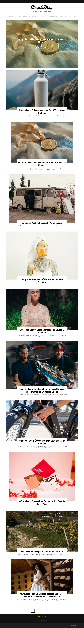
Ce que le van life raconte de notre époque (42, 223)
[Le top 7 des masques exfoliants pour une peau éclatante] (42, 256)
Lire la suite (42, 46)
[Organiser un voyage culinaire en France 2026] (42, 531)
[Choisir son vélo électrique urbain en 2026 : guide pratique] (42, 420)
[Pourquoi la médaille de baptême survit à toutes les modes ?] (42, 142)
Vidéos (46, 620)
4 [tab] (72, 43)
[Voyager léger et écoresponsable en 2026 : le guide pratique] (42, 90)
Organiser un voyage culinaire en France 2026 (42, 551)
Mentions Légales (40, 620)
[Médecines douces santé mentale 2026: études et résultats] (42, 309)
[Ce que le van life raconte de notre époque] (42, 198)
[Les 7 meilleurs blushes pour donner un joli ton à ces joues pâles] (42, 476)
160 (47, 610)
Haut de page (73, 625)
